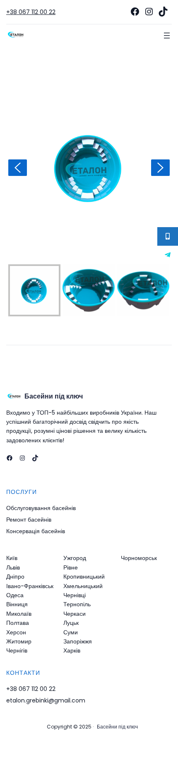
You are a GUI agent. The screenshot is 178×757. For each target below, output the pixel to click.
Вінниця (17, 604)
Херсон (16, 632)
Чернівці (74, 595)
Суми (70, 632)
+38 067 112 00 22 (30, 12)
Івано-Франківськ (29, 586)
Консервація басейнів (35, 531)
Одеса (15, 595)
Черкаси (74, 614)
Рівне (70, 567)
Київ (11, 558)
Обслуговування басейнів (41, 508)
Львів (13, 567)
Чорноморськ (139, 558)
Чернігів (16, 650)
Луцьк (71, 623)
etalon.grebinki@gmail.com (45, 700)
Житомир (18, 641)
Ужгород (74, 558)
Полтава (17, 623)
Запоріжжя (77, 641)
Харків (71, 650)
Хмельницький (83, 586)
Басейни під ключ (53, 396)
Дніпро (15, 576)
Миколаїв (18, 614)
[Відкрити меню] (167, 35)
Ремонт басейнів (28, 519)
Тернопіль (77, 604)
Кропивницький (84, 576)
